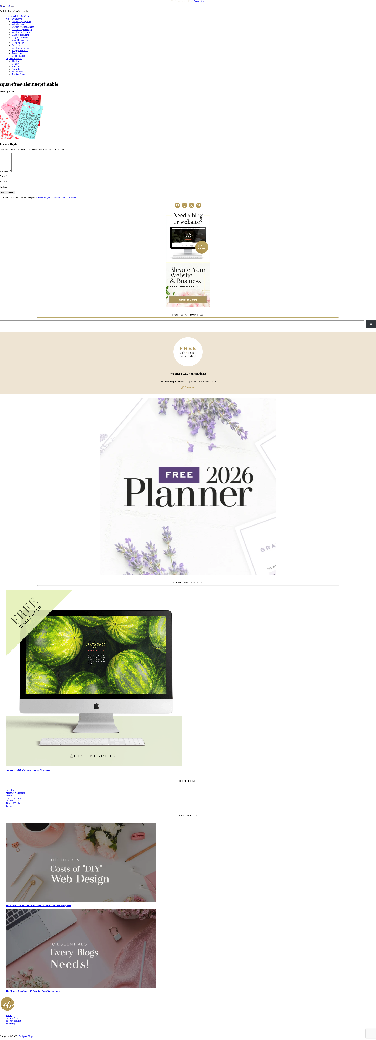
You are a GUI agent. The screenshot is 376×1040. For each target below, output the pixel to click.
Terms (9, 1015)
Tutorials (10, 806)
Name (3, 176)
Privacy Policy (12, 1018)
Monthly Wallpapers (15, 792)
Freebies (10, 790)
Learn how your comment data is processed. (56, 197)
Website (3, 187)
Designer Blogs (7, 6)
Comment (5, 171)
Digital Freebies (13, 798)
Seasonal (10, 795)
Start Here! (199, 1)
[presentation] (191, 678)
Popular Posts (12, 800)
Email (3, 181)
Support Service (13, 1020)
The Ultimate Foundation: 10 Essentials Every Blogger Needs (33, 991)
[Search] (371, 324)
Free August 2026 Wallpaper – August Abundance (28, 770)
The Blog (10, 1023)
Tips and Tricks (13, 803)
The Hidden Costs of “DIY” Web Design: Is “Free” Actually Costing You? (38, 905)
